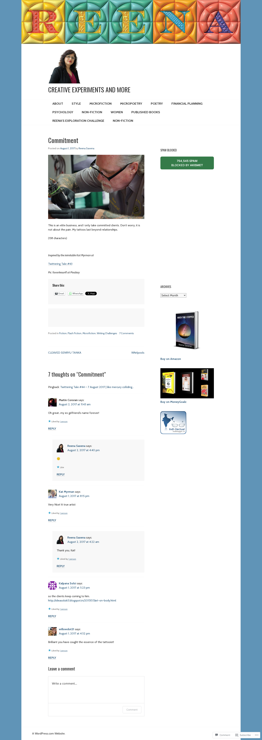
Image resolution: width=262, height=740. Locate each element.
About (57, 104)
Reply (52, 428)
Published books (145, 112)
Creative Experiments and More (89, 89)
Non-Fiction (92, 112)
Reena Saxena (86, 148)
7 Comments (126, 333)
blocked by (192, 164)
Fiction (63, 333)
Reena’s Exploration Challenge (78, 121)
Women (117, 112)
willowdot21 (66, 629)
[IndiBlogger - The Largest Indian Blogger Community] (173, 431)
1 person (64, 421)
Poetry (157, 104)
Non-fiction (123, 121)
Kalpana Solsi (67, 583)
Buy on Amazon (170, 359)
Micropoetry (131, 104)
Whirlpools (137, 352)
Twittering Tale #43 (60, 264)
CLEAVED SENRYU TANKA (64, 352)
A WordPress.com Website (48, 733)
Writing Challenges (107, 333)
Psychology (62, 112)
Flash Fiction (74, 333)
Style (76, 104)
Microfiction (100, 104)
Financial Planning (186, 104)
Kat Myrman (66, 491)
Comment (132, 709)
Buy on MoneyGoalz (173, 402)
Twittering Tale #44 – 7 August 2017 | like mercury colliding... (97, 387)
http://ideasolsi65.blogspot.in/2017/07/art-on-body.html (82, 600)
